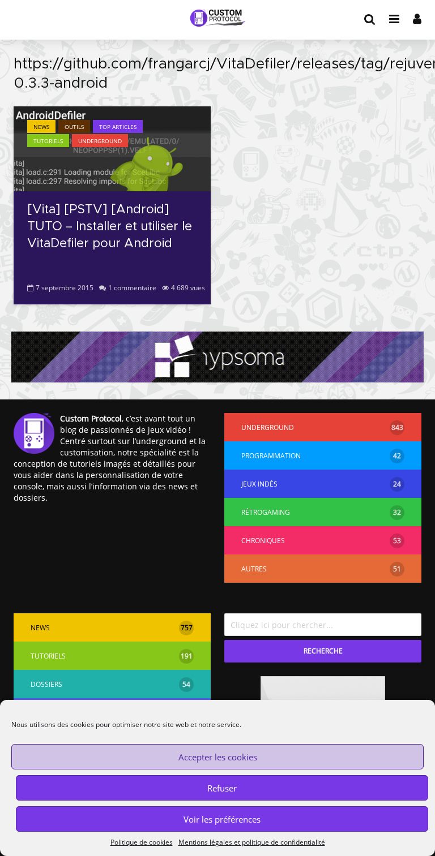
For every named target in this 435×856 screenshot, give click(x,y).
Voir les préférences (222, 819)
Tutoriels (48, 141)
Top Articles (118, 127)
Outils (74, 127)
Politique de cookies (141, 842)
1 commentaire (132, 287)
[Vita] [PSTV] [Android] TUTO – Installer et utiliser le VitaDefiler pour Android (109, 227)
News (41, 127)
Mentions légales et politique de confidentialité (251, 842)
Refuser (222, 788)
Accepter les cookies (217, 757)
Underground (100, 141)
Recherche (323, 651)
